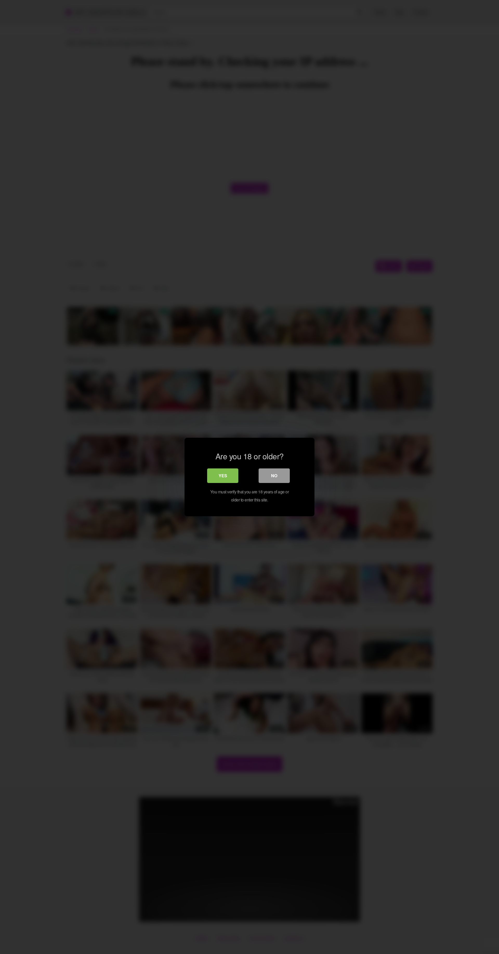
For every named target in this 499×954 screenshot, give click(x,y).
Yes (223, 476)
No (274, 476)
